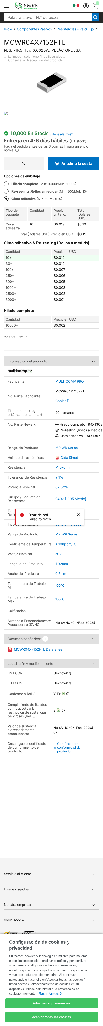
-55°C (59, 585)
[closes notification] (78, 514)
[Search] (95, 17)
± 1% (59, 477)
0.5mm (60, 574)
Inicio (8, 29)
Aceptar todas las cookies (51, 1017)
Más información (51, 993)
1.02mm (61, 564)
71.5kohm (62, 467)
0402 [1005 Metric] (70, 499)
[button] (7, 6)
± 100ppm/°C (65, 544)
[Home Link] (33, 6)
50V (58, 554)
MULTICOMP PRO (69, 381)
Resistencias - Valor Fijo (75, 29)
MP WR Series (66, 448)
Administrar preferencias (51, 1003)
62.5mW (62, 487)
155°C (59, 599)
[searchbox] (48, 17)
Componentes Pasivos (34, 29)
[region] (51, 980)
